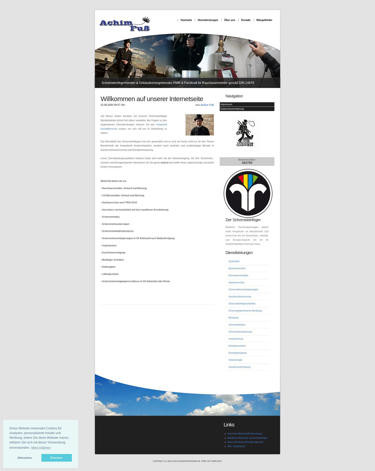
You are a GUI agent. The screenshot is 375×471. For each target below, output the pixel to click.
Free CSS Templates (211, 461)
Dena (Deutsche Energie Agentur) (245, 442)
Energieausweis (237, 346)
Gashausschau (237, 282)
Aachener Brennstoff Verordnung (245, 433)
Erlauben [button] (56, 457)
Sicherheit (234, 261)
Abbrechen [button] (24, 457)
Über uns (229, 20)
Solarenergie (235, 360)
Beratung (233, 317)
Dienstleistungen (208, 20)
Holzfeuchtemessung (240, 296)
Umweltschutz (236, 338)
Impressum (226, 104)
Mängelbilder (264, 20)
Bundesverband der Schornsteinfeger (247, 438)
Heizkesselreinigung (239, 367)
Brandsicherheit (237, 268)
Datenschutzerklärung (232, 109)
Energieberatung (237, 353)
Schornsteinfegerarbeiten (242, 303)
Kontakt (245, 20)
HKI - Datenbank (236, 446)
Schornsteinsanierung (240, 331)
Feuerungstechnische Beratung (245, 310)
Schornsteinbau (237, 324)
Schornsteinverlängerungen (243, 289)
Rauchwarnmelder (238, 275)
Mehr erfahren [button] (41, 447)
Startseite (186, 20)
